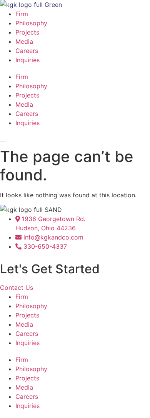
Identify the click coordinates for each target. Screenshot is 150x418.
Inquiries (27, 60)
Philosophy (31, 23)
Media (24, 41)
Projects (27, 32)
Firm (21, 14)
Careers (26, 51)
